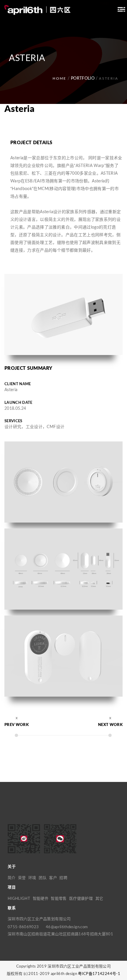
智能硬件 (40, 899)
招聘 (63, 878)
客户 (53, 878)
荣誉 (22, 878)
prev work (16, 725)
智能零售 (58, 899)
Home (59, 78)
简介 (12, 878)
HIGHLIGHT (19, 899)
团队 (43, 878)
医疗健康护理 (81, 899)
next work (110, 725)
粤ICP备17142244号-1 (99, 974)
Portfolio (83, 78)
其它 (99, 899)
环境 (32, 878)
